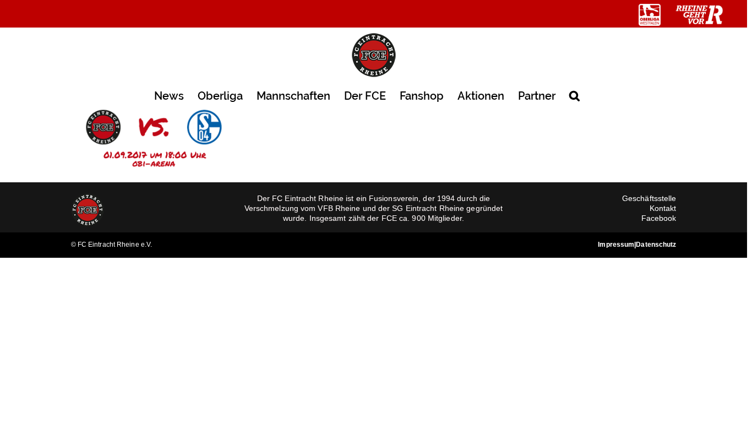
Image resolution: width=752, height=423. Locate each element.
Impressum (616, 244)
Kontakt (663, 208)
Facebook (659, 218)
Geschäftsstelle (649, 198)
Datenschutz (656, 244)
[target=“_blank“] (649, 15)
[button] (574, 95)
